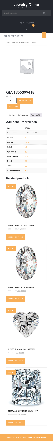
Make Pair (13, 106)
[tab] (44, 35)
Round (21, 43)
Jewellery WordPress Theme (19, 437)
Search (44, 13)
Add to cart (25, 101)
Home (8, 43)
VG (26, 152)
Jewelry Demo (26, 4)
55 (26, 166)
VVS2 (27, 142)
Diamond (15, 43)
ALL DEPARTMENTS (13, 36)
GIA (26, 170)
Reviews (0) (35, 115)
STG (26, 156)
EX (26, 147)
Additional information (18, 115)
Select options (15, 237)
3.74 (26, 161)
